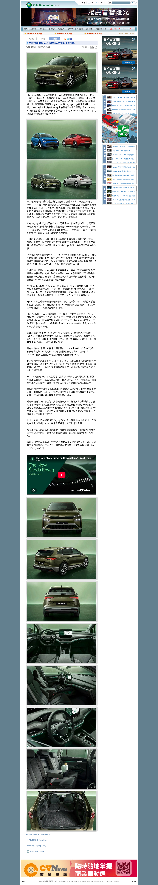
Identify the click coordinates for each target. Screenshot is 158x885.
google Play (41, 846)
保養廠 (43, 39)
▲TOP (24, 881)
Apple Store (43, 840)
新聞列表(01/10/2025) (36, 851)
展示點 (31, 39)
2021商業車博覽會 (64, 33)
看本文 (54, 39)
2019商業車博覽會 (34, 33)
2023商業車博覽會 (94, 33)
